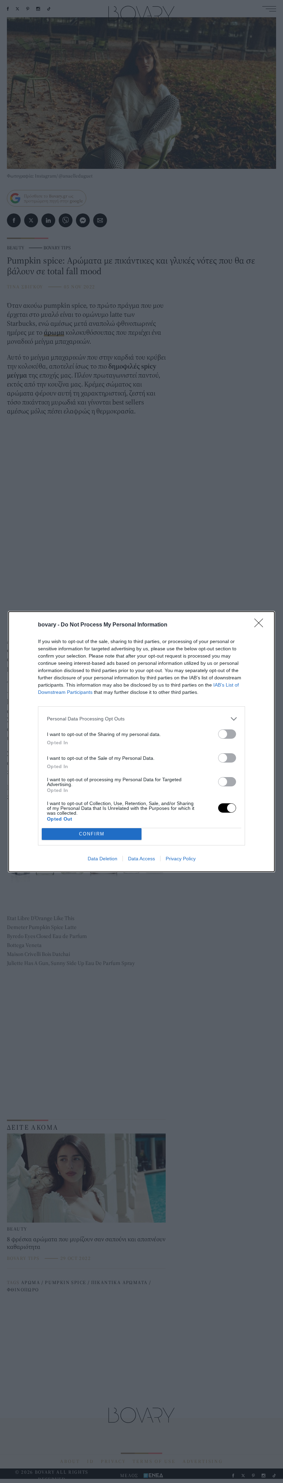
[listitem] (141, 719)
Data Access (141, 858)
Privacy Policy (181, 858)
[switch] (227, 734)
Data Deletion (102, 858)
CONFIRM (92, 833)
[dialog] (141, 742)
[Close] (260, 625)
